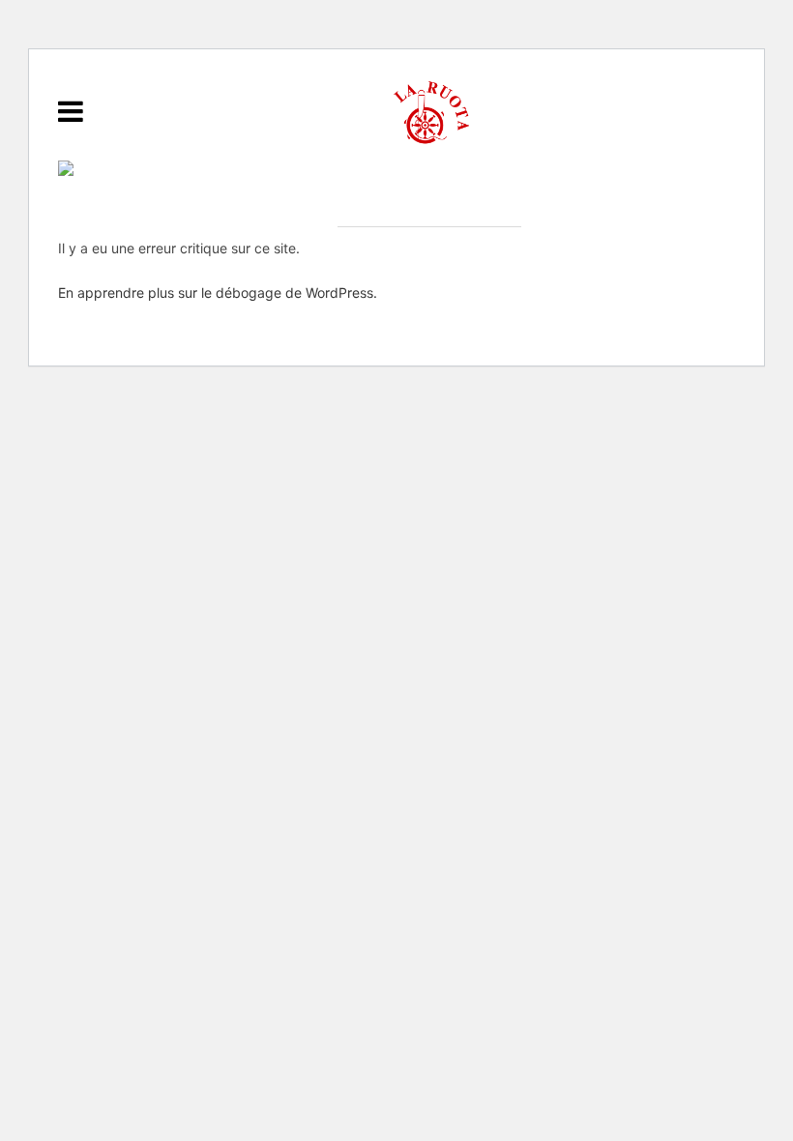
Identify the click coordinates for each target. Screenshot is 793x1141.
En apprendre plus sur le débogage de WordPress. (217, 292)
